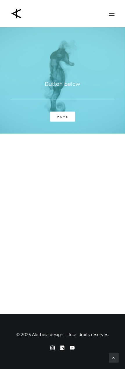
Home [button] (62, 116)
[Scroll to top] (114, 357)
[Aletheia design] (16, 13)
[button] (111, 13)
